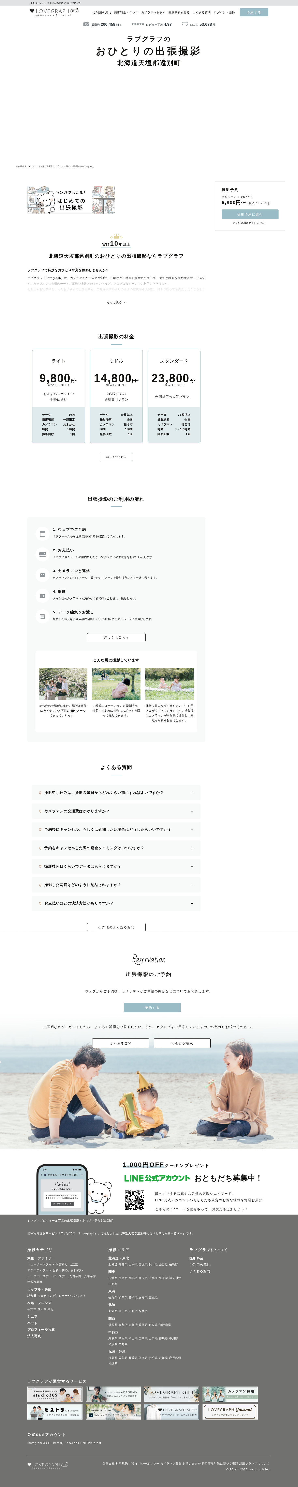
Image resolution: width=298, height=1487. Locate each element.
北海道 (113, 1264)
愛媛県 (113, 1344)
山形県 (163, 1264)
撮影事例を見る (179, 12)
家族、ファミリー (41, 1258)
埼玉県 (143, 1278)
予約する (254, 12)
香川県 (173, 1338)
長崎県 (133, 1357)
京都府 (123, 1324)
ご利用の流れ (102, 12)
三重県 (153, 1297)
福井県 (143, 1311)
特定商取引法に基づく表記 (220, 1463)
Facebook (72, 1442)
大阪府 (133, 1324)
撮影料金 (196, 1258)
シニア (32, 1316)
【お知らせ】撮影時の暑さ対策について (55, 2)
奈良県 (153, 1324)
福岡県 (113, 1357)
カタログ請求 (182, 1043)
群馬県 (133, 1278)
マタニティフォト (39, 1270)
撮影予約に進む (250, 214)
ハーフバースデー (39, 1276)
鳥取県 (113, 1338)
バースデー (60, 1276)
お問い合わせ (192, 1463)
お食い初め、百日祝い (68, 1270)
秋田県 (153, 1264)
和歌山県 (165, 1324)
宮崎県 (163, 1357)
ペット (32, 1323)
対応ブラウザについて (254, 1463)
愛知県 (143, 1297)
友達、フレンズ (39, 1303)
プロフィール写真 (41, 1329)
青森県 (123, 1264)
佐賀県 (123, 1357)
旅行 (51, 1309)
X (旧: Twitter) (53, 1442)
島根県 (123, 1338)
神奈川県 (175, 1278)
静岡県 (133, 1297)
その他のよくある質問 (116, 927)
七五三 (73, 1264)
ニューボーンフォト (41, 1264)
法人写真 (34, 1336)
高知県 (123, 1344)
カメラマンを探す (153, 12)
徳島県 (163, 1338)
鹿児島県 (175, 1357)
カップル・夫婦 (39, 1289)
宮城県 (143, 1264)
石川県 (133, 1311)
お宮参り (62, 1264)
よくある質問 (202, 12)
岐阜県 (123, 1297)
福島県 (173, 1264)
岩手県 (133, 1264)
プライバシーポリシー (144, 1463)
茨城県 (113, 1278)
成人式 (42, 1309)
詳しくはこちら (116, 457)
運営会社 (109, 1463)
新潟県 (113, 1311)
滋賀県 (113, 1324)
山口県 (153, 1338)
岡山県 (133, 1338)
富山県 (123, 1311)
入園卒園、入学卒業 (82, 1276)
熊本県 (143, 1357)
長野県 (113, 1297)
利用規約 (122, 1463)
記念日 (31, 1295)
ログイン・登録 (224, 12)
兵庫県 (143, 1324)
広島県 (143, 1338)
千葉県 (153, 1278)
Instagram (34, 1442)
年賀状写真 (35, 1281)
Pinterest (94, 1442)
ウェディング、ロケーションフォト (62, 1295)
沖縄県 (113, 1363)
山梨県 (113, 1283)
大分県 (153, 1357)
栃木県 (123, 1278)
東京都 (163, 1278)
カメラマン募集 (171, 1463)
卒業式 (31, 1309)
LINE (83, 1442)
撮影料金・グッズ (126, 12)
